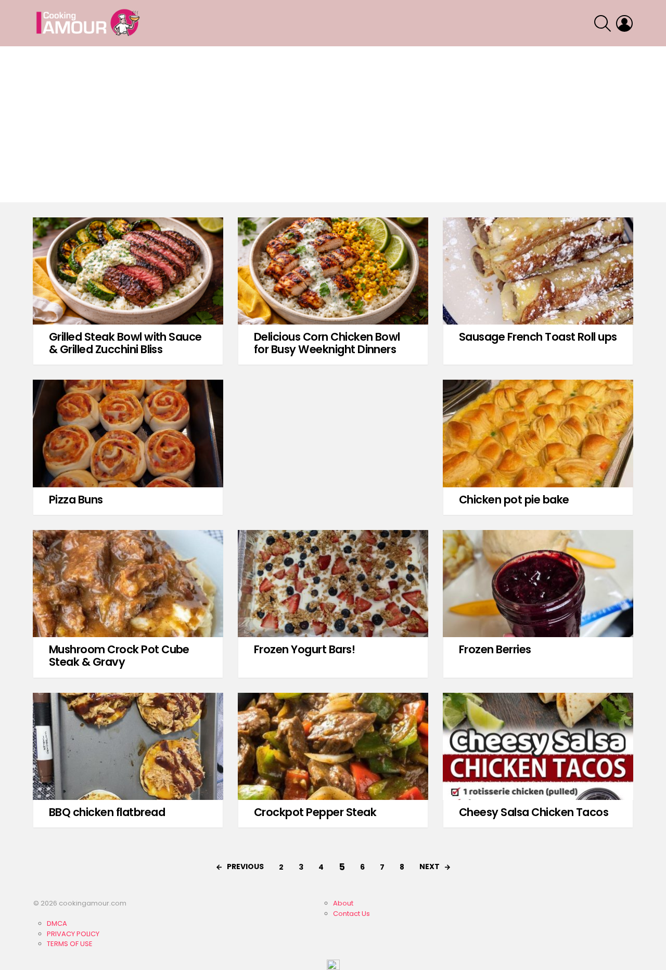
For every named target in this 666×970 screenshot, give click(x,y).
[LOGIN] (624, 23)
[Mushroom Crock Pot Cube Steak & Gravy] (128, 583)
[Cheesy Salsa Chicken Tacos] (538, 746)
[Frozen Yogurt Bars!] (333, 583)
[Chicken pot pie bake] (538, 433)
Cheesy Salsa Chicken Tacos (533, 812)
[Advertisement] (333, 124)
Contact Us (351, 914)
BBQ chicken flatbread (107, 812)
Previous (245, 866)
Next (429, 866)
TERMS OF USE (70, 944)
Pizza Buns (76, 499)
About (343, 903)
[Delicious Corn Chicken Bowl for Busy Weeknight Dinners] (333, 271)
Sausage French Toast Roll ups (538, 336)
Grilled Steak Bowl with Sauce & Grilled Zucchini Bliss (125, 343)
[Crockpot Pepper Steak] (333, 746)
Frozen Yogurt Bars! (304, 649)
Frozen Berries (495, 649)
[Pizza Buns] (128, 433)
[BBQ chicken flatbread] (128, 746)
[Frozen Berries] (538, 583)
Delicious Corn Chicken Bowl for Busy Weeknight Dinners (327, 343)
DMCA (57, 923)
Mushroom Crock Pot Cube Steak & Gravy (119, 655)
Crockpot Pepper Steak (315, 812)
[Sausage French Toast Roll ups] (538, 271)
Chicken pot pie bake (514, 499)
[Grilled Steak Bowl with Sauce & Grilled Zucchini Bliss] (128, 271)
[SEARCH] (602, 23)
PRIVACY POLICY (73, 934)
